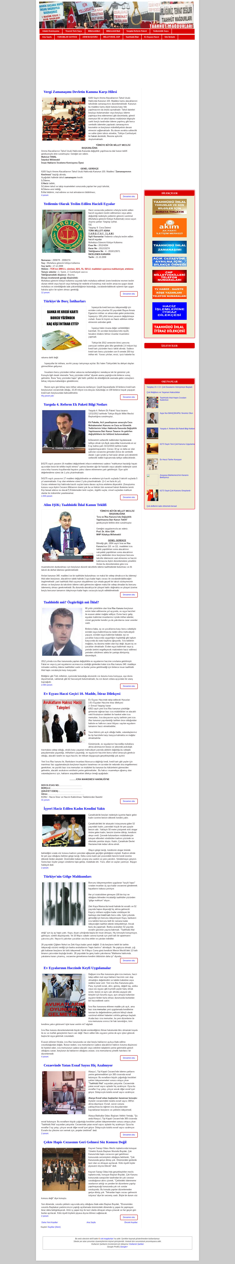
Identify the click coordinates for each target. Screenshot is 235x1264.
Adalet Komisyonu (50, 31)
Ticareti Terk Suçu (73, 31)
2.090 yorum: (47, 685)
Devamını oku (129, 196)
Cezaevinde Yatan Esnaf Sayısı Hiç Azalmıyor (78, 1065)
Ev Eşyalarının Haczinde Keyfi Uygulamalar (77, 968)
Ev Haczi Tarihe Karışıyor (171, 459)
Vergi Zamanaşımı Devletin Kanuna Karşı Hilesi (80, 92)
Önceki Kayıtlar (130, 1222)
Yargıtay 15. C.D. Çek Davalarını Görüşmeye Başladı (169, 387)
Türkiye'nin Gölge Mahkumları (67, 876)
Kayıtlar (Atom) (54, 1227)
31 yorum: (45, 800)
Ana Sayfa (47, 37)
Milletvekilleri (94, 31)
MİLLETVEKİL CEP (111, 37)
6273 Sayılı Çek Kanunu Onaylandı (175, 491)
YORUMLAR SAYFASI (67, 37)
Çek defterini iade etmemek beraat (162, 506)
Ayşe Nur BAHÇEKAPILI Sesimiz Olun (176, 413)
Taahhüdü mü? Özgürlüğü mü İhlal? (71, 602)
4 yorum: (45, 195)
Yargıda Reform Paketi (136, 31)
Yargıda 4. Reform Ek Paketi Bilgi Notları (75, 404)
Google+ (124, 1247)
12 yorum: (45, 292)
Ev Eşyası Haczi (151, 37)
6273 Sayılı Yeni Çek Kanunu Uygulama (177, 444)
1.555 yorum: (47, 496)
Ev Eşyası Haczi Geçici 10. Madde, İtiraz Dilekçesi (82, 694)
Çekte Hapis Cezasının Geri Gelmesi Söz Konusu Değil (85, 1142)
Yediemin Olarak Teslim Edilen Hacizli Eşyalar (79, 204)
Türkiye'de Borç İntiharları (65, 301)
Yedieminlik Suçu (160, 31)
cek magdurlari (106, 1239)
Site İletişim (169, 37)
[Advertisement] (117, 62)
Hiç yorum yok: (47, 396)
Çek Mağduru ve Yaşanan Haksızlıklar (163, 392)
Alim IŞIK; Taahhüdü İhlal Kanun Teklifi (75, 505)
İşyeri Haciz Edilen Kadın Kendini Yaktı (74, 808)
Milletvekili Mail (113, 31)
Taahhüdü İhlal (132, 37)
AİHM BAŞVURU (90, 37)
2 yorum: (45, 868)
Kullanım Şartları (136, 1244)
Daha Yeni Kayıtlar (50, 1222)
